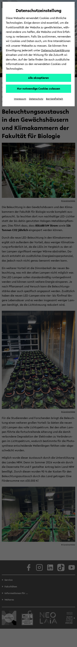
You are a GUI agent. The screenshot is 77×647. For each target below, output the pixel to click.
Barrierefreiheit (54, 99)
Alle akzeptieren (38, 78)
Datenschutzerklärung (55, 50)
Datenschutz (36, 99)
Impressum (20, 99)
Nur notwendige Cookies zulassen (38, 88)
